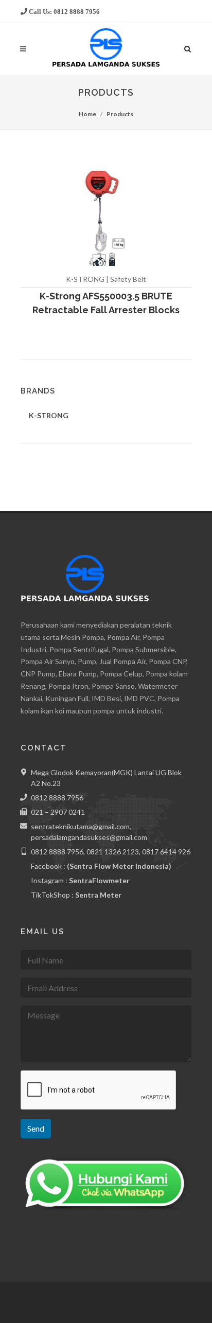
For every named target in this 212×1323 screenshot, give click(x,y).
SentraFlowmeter (99, 880)
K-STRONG (48, 415)
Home (87, 114)
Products (120, 114)
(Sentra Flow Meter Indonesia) (119, 866)
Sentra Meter (98, 894)
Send (35, 1128)
